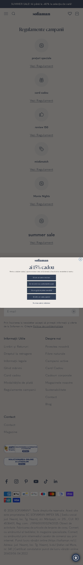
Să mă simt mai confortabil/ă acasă (41, 284)
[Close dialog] (80, 259)
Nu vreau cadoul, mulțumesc (41, 303)
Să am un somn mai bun (41, 277)
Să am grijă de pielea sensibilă (41, 290)
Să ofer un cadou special (41, 297)
